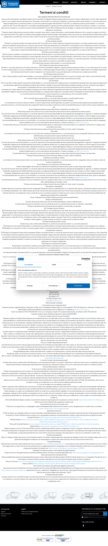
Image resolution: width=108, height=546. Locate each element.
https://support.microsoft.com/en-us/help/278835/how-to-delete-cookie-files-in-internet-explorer (64, 424)
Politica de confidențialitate (29, 511)
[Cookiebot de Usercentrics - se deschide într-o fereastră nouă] (82, 259)
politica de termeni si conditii (97, 517)
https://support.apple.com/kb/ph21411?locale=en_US (59, 426)
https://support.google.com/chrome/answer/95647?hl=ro (60, 417)
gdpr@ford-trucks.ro (81, 122)
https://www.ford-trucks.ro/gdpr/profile (53, 409)
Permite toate (78, 285)
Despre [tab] (79, 264)
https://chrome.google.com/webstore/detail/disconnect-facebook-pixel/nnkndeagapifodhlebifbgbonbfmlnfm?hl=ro (60, 461)
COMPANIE (92, 2)
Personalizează (53, 285)
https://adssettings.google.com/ (53, 444)
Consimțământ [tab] (28, 264)
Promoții (65, 2)
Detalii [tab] (54, 264)
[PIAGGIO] (10, 4)
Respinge (30, 285)
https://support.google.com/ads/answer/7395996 (66, 448)
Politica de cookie (26, 514)
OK (105, 513)
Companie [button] (5, 509)
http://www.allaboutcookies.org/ (91, 400)
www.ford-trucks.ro (82, 310)
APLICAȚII (74, 2)
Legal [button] (23, 509)
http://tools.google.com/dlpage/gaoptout (88, 453)
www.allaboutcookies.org (54, 358)
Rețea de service (6, 514)
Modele (55, 2)
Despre (3, 511)
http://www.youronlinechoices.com (13, 470)
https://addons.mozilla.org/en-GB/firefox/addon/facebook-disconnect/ (60, 464)
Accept (95, 517)
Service (83, 2)
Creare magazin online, (48, 535)
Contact (102, 2)
